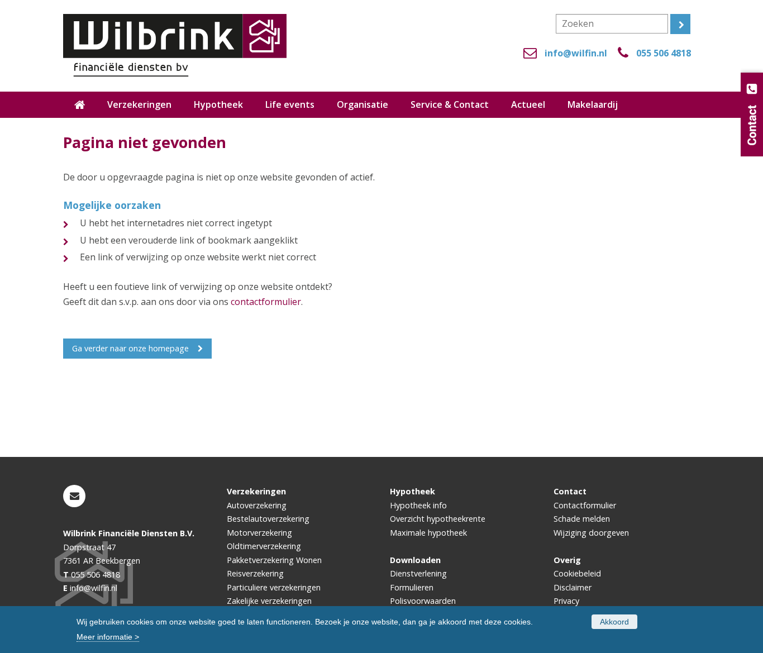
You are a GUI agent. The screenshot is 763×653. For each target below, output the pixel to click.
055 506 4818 (663, 53)
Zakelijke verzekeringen (269, 600)
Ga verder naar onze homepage (130, 348)
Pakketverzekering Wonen (274, 560)
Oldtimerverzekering (264, 546)
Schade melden (582, 518)
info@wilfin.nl (576, 53)
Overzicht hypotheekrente (437, 518)
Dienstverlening (418, 573)
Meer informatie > (108, 636)
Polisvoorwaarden (423, 600)
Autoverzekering (257, 505)
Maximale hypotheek (428, 532)
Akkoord (614, 621)
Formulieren (411, 587)
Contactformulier (585, 505)
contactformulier (266, 301)
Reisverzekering (255, 573)
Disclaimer (573, 587)
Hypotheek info (418, 505)
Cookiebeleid (577, 573)
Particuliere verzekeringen (274, 587)
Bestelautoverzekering (268, 518)
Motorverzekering (259, 532)
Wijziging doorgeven (591, 532)
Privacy (566, 600)
